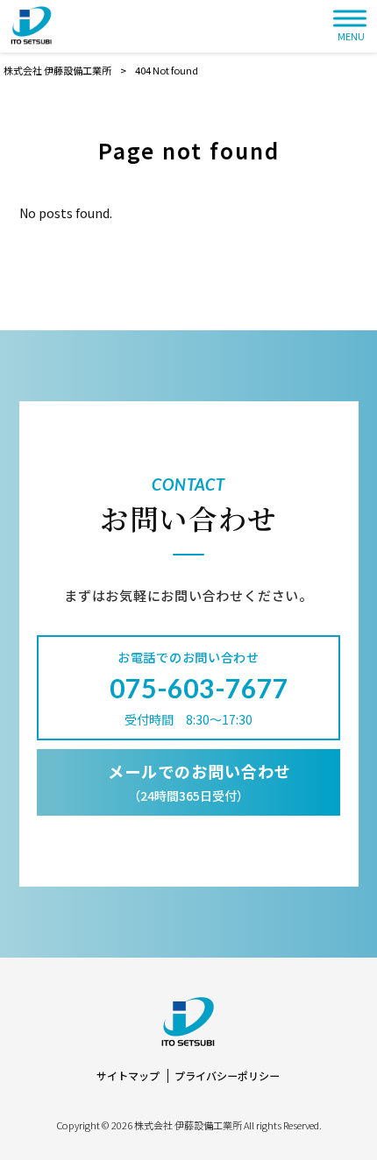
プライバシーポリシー (227, 1076)
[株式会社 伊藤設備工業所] (32, 26)
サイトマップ (128, 1076)
